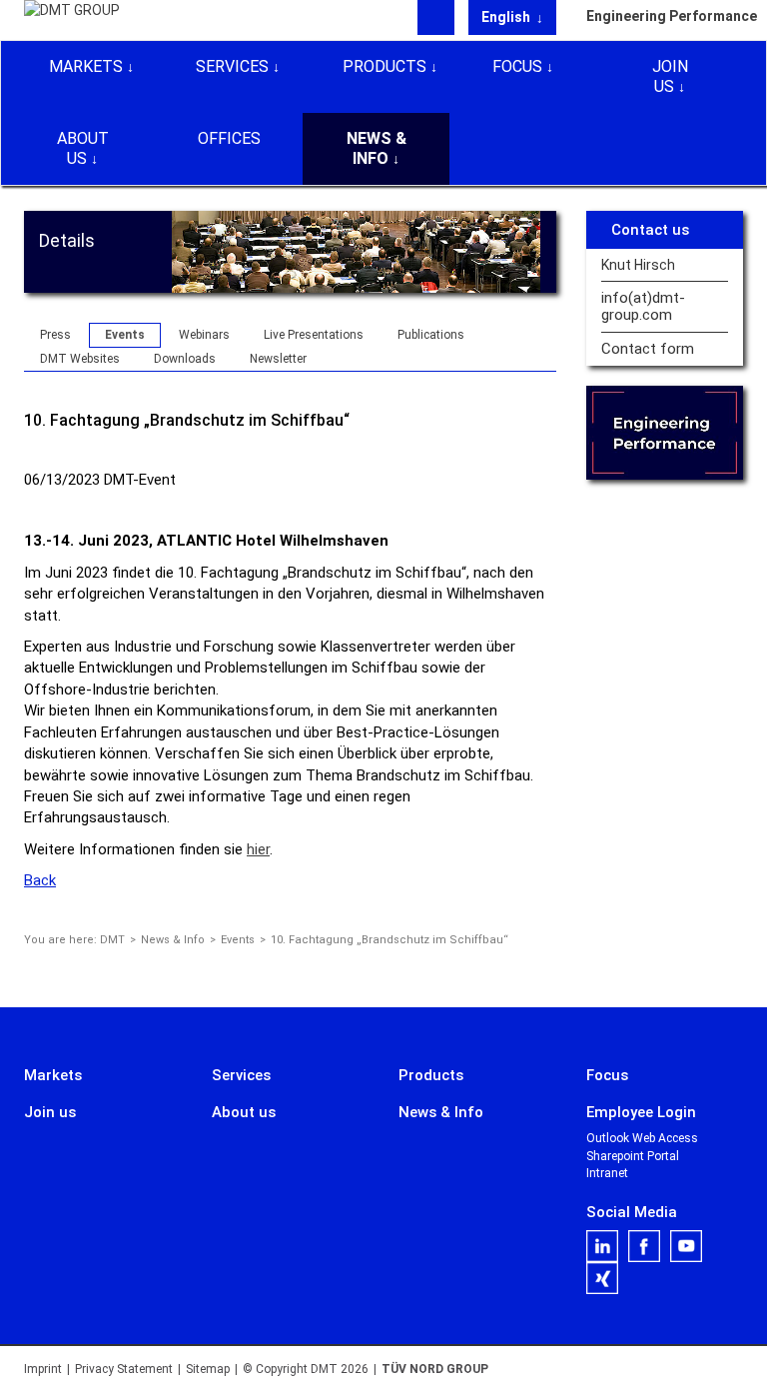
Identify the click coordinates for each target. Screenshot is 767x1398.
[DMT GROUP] (72, 19)
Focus (517, 66)
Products (384, 66)
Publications (430, 335)
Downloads (185, 359)
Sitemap (208, 1369)
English (507, 17)
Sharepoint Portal (632, 1156)
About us (83, 148)
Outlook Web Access (642, 1138)
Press (55, 335)
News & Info (376, 148)
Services (232, 66)
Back (40, 880)
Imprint (43, 1369)
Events (125, 335)
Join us (670, 76)
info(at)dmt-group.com (643, 307)
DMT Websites (80, 359)
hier (258, 849)
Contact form (647, 349)
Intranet (607, 1173)
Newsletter (278, 359)
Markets (86, 66)
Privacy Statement (124, 1369)
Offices (229, 138)
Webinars (204, 335)
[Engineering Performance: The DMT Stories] (665, 433)
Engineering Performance (665, 16)
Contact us (650, 230)
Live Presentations (314, 335)
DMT (112, 939)
